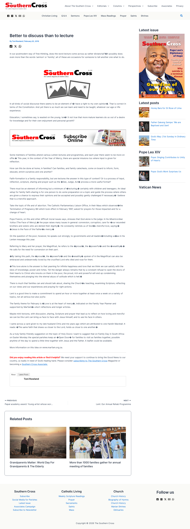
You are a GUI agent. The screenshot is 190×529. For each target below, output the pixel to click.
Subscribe (25, 496)
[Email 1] (20, 16)
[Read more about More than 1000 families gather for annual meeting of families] (98, 442)
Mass (71, 510)
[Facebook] (8, 16)
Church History (118, 496)
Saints (72, 506)
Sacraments (71, 503)
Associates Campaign (24, 506)
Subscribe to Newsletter (25, 510)
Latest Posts (23, 375)
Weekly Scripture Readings (72, 496)
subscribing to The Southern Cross (90, 360)
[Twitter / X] (16, 16)
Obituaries (118, 510)
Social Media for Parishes (24, 499)
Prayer (71, 499)
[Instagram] (12, 16)
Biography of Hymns (118, 499)
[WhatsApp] (24, 16)
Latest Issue (25, 503)
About (13, 375)
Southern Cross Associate (35, 364)
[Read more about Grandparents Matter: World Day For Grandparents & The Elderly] (38, 442)
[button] (92, 6)
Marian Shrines (118, 506)
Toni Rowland (31, 379)
